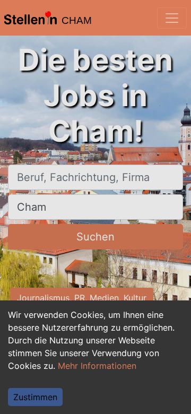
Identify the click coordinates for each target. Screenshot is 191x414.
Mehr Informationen (97, 365)
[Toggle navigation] (172, 18)
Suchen (95, 236)
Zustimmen (35, 397)
